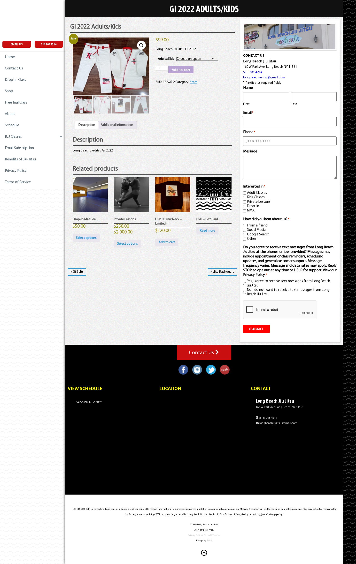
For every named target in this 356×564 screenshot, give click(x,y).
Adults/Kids (166, 59)
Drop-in (253, 206)
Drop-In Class (15, 80)
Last (294, 104)
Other (251, 239)
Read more (207, 231)
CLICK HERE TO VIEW (89, 401)
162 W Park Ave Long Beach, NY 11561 (279, 407)
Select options (86, 238)
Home (10, 57)
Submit (256, 329)
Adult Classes (257, 193)
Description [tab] (86, 125)
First (246, 104)
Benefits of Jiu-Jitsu (20, 159)
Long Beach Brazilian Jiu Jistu (32, 19)
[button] (141, 45)
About (10, 114)
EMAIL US (17, 44)
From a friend (257, 225)
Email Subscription (19, 148)
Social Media (256, 230)
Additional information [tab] (117, 125)
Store (193, 82)
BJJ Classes (13, 137)
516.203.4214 (48, 44)
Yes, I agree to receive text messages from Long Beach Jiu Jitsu (288, 283)
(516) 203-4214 (267, 417)
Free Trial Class (16, 103)
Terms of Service (18, 182)
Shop (9, 91)
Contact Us (14, 68)
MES (209, 540)
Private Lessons (259, 202)
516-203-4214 (252, 72)
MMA (251, 210)
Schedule (12, 125)
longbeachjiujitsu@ (264, 77)
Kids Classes (256, 197)
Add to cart (181, 70)
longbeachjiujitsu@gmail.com (278, 423)
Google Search (258, 234)
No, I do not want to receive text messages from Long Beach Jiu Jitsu (288, 292)
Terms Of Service (212, 535)
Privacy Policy (16, 171)
